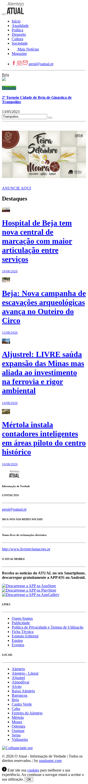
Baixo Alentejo (23, 691)
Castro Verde (22, 704)
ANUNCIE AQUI (16, 188)
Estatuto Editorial (25, 636)
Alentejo (18, 669)
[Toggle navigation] (4, 14)
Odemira (18, 726)
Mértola (18, 717)
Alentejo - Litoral (25, 673)
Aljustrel (18, 678)
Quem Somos (22, 618)
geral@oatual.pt (41, 64)
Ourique (18, 731)
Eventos (18, 645)
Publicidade (21, 623)
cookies (33, 770)
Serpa (16, 735)
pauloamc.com (50, 761)
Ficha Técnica (22, 632)
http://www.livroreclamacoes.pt (26, 549)
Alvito (17, 686)
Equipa (17, 640)
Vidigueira (20, 739)
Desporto (9, 88)
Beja (5, 75)
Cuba (16, 709)
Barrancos (19, 695)
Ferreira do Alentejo (27, 713)
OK (29, 779)
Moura (17, 722)
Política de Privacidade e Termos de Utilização (47, 627)
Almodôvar (20, 682)
